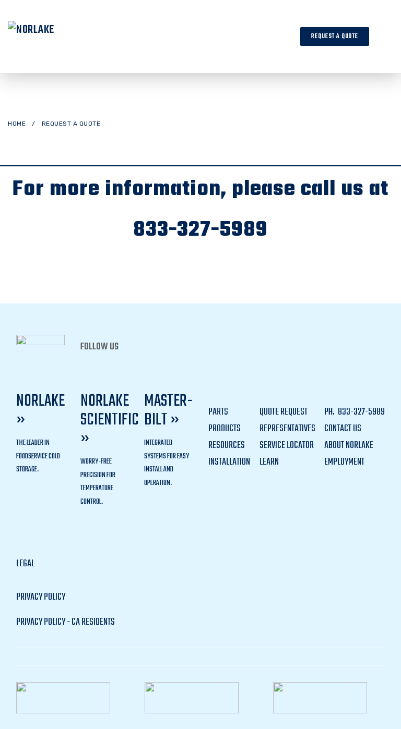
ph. (330, 412)
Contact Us (342, 428)
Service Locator (287, 445)
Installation (229, 462)
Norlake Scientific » (109, 420)
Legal (25, 564)
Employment (344, 462)
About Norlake (348, 445)
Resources (226, 445)
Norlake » (40, 410)
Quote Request (284, 412)
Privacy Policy (40, 597)
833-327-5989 (200, 230)
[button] (384, 36)
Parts (218, 412)
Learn (269, 462)
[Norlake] (47, 36)
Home (17, 123)
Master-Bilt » (168, 410)
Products (224, 428)
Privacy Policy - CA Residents (65, 622)
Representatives (287, 428)
